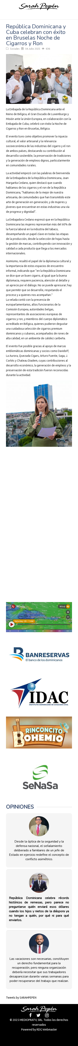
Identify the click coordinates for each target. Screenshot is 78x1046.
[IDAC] (39, 693)
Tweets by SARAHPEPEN (21, 997)
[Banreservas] (39, 654)
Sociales (15, 48)
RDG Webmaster (47, 1029)
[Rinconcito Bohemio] (39, 732)
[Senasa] (39, 777)
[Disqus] (39, 505)
